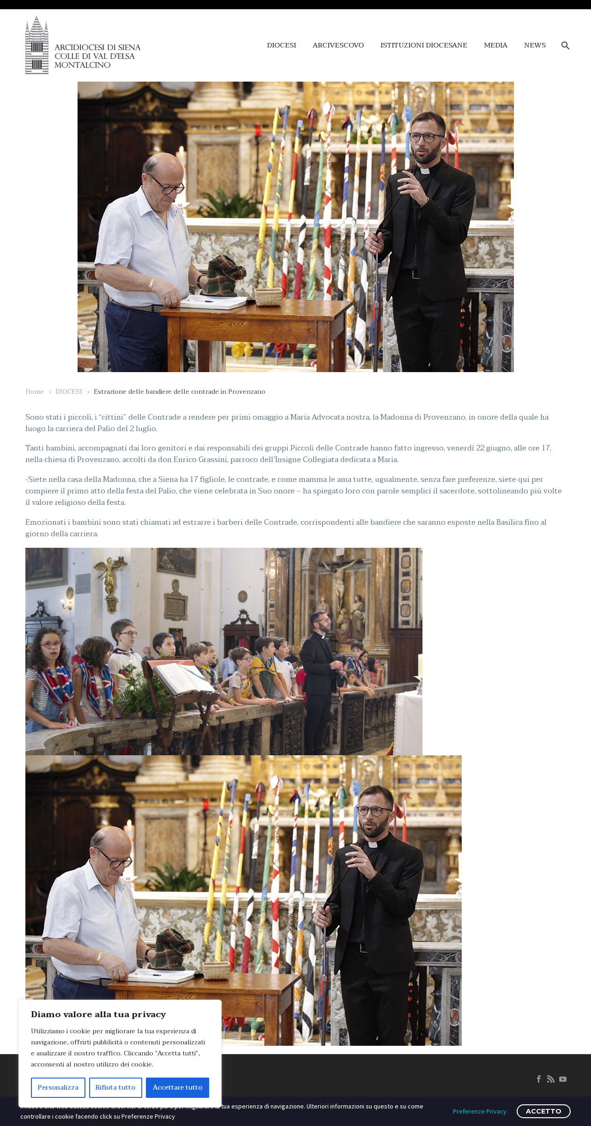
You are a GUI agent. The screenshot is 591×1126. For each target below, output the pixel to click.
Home (34, 391)
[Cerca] (564, 45)
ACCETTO (543, 1111)
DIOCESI (281, 45)
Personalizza (58, 1087)
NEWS (535, 45)
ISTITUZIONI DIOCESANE (423, 45)
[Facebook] (539, 1079)
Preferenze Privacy (480, 1111)
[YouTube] (563, 1079)
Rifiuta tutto (115, 1087)
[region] (120, 1054)
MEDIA (495, 45)
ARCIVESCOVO (338, 45)
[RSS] (551, 1079)
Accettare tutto (177, 1087)
